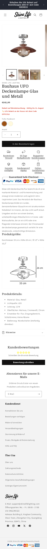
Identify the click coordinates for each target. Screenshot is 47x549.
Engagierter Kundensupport (38, 158)
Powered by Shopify (33, 541)
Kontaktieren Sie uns (14, 411)
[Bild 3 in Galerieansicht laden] (35, 74)
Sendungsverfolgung (23, 169)
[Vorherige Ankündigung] (3, 5)
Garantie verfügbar (8, 169)
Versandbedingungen (14, 428)
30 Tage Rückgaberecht (23, 157)
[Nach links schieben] (3, 75)
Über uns (9, 462)
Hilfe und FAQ (11, 446)
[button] (5, 15)
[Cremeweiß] (10, 123)
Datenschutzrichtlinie (14, 474)
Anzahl (4, 129)
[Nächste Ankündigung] (43, 5)
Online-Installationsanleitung (38, 170)
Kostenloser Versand (8, 157)
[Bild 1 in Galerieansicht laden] (11, 74)
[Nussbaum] (4, 123)
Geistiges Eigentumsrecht (16, 486)
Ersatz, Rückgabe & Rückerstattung (20, 440)
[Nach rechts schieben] (44, 75)
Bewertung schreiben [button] (23, 362)
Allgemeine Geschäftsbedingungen (20, 480)
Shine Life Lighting (19, 541)
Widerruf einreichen (13, 422)
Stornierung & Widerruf (15, 434)
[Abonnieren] (39, 394)
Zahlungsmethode (13, 468)
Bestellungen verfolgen (15, 416)
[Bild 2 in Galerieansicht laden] (23, 74)
